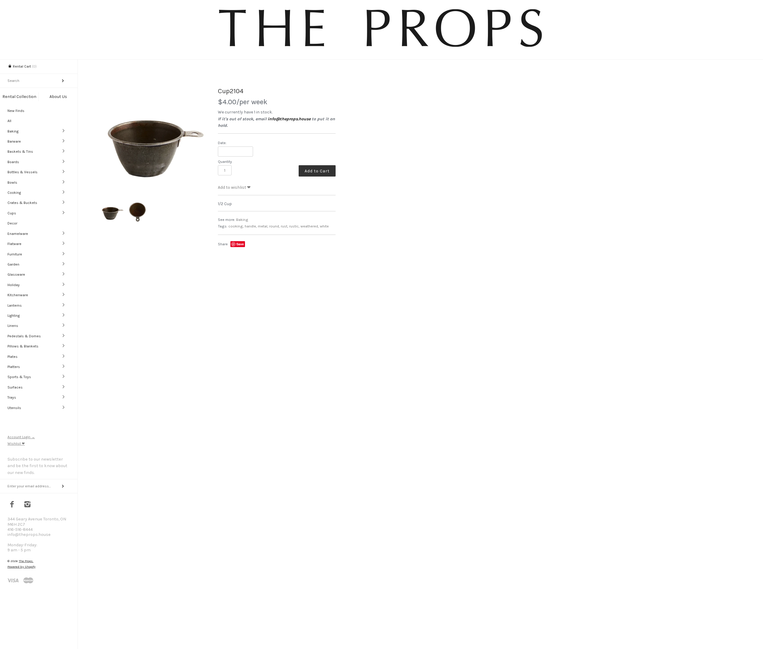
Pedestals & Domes (24, 336)
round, (274, 226)
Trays (11, 397)
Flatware (14, 244)
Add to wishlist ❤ (234, 187)
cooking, (236, 226)
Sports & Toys (19, 377)
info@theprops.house (289, 118)
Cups (11, 213)
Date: (222, 143)
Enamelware (17, 234)
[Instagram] (27, 505)
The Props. (26, 561)
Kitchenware (17, 295)
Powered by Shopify (21, 567)
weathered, (309, 226)
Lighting (13, 315)
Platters (13, 367)
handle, (251, 226)
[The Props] (381, 47)
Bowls (12, 182)
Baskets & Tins (20, 151)
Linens (12, 326)
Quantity (225, 161)
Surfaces (15, 387)
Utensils (14, 408)
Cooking (14, 193)
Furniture (14, 254)
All (9, 121)
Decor (12, 223)
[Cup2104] (153, 141)
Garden (13, 264)
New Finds (15, 111)
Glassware (16, 274)
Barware (14, 141)
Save (240, 244)
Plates (12, 357)
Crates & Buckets (22, 203)
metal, (263, 226)
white (324, 226)
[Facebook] (12, 505)
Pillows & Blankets (22, 346)
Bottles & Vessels (22, 172)
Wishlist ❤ (16, 443)
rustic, (294, 226)
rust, (284, 226)
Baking (12, 131)
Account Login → (21, 437)
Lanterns (14, 305)
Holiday (13, 285)
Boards (13, 162)
